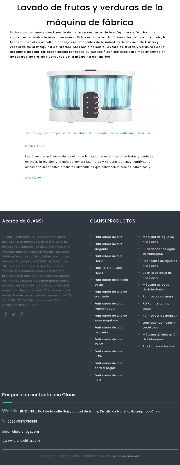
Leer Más (31, 177)
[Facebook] (6, 314)
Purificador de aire (108, 237)
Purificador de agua (158, 296)
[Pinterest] (21, 314)
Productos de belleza (159, 346)
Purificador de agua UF (160, 316)
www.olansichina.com (22, 441)
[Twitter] (14, 314)
